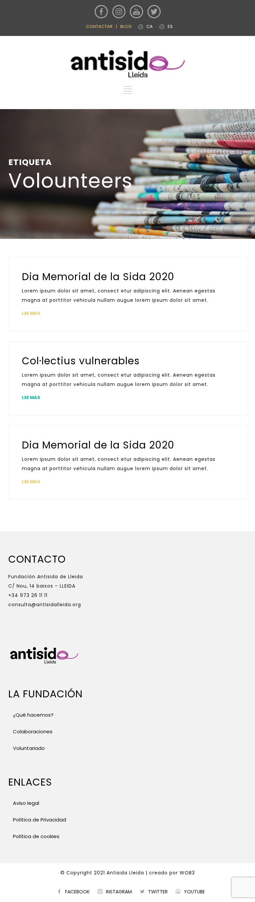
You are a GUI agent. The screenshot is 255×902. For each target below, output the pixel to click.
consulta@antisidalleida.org (44, 604)
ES (170, 26)
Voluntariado (28, 748)
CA (149, 26)
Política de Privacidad (39, 819)
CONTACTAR (99, 26)
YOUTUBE (194, 891)
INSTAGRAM (119, 891)
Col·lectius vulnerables (81, 361)
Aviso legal (26, 803)
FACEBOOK (77, 891)
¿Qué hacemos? (33, 714)
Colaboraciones (32, 731)
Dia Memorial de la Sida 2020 (98, 277)
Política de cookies (35, 836)
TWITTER (158, 891)
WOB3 (187, 872)
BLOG (125, 26)
